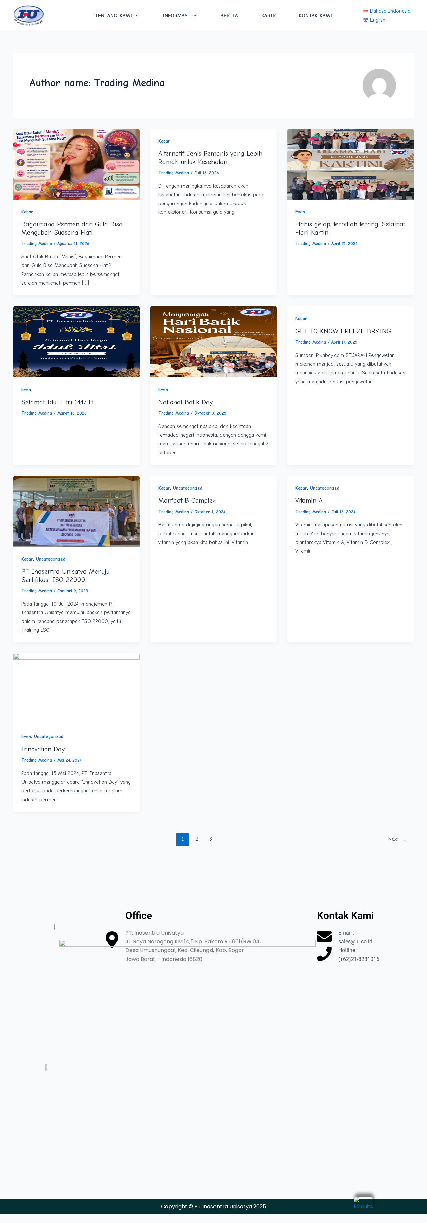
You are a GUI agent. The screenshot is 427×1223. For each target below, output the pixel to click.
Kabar (27, 212)
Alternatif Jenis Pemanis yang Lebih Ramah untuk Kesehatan (210, 158)
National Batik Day (185, 402)
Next (397, 839)
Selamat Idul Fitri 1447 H (57, 402)
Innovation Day (43, 749)
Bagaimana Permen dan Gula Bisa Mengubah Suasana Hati (72, 228)
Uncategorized (50, 559)
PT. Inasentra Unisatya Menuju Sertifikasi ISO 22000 (65, 576)
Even (300, 212)
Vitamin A (309, 500)
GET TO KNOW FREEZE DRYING (343, 331)
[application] (135, 15)
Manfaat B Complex (187, 500)
